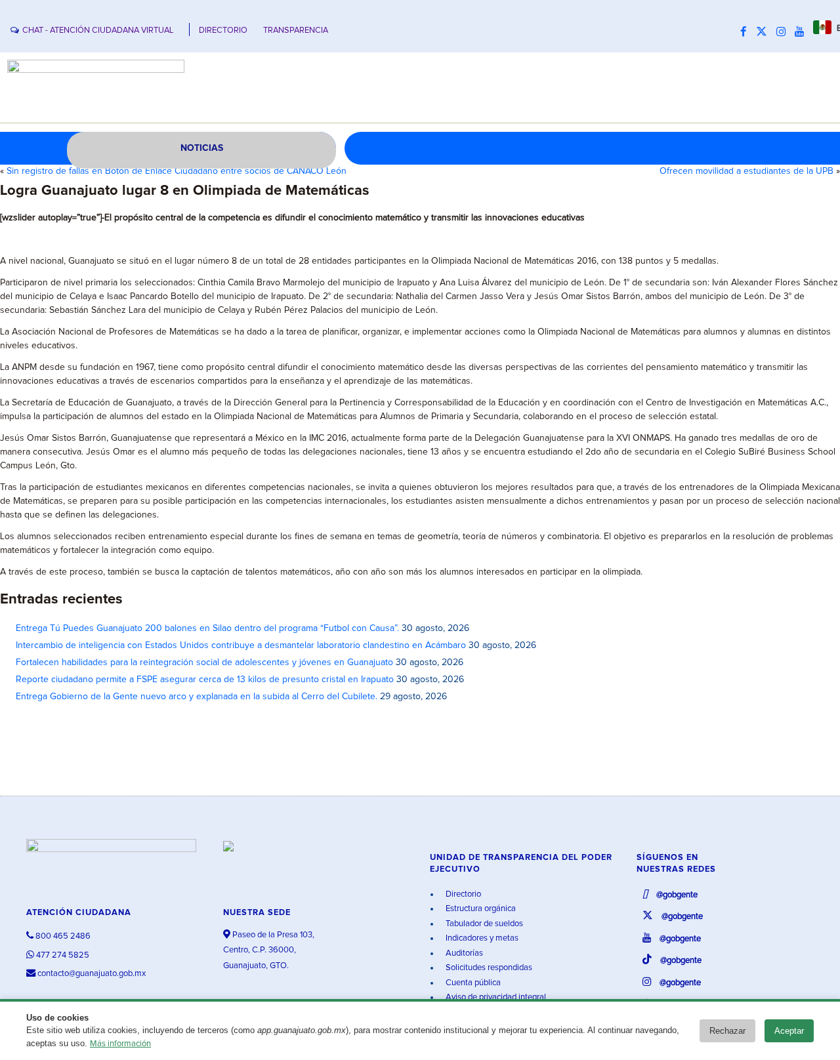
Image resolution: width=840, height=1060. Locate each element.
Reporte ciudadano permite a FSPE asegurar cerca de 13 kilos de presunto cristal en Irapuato (205, 679)
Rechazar (727, 1031)
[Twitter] (765, 32)
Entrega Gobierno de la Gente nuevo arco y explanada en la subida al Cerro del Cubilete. (196, 696)
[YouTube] (802, 32)
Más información (120, 1044)
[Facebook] (746, 32)
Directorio (462, 894)
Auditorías (463, 953)
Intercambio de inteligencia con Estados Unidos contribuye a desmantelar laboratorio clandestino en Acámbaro (241, 645)
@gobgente (676, 895)
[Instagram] (784, 32)
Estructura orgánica (480, 909)
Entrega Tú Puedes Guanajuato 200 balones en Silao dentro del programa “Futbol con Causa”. (207, 628)
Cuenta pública (472, 983)
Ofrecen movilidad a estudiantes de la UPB (746, 171)
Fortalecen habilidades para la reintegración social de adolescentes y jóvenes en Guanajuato (204, 662)
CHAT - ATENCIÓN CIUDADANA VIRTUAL (97, 30)
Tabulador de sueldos (483, 924)
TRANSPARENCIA (295, 30)
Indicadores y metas (481, 938)
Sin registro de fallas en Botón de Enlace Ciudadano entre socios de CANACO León (176, 171)
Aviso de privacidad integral (495, 997)
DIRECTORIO (223, 30)
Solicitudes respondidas (488, 968)
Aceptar (789, 1031)
